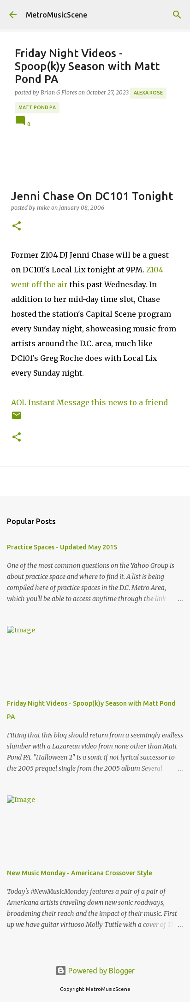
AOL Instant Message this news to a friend (89, 402)
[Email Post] (16, 419)
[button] (16, 226)
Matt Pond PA (37, 107)
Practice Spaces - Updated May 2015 (62, 547)
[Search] (177, 15)
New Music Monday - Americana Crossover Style (79, 873)
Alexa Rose (148, 92)
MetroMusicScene (56, 15)
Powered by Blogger (100, 971)
